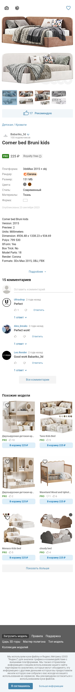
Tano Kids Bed (47, 436)
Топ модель (55, 641)
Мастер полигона (34, 641)
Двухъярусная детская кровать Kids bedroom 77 (18, 492)
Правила (37, 636)
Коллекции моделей (15, 647)
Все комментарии (37, 379)
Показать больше (37, 568)
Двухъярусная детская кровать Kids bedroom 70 (18, 436)
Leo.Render (20, 352)
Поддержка (53, 636)
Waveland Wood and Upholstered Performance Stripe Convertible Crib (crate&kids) (56, 492)
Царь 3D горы (11, 641)
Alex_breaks (20, 326)
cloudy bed (46, 548)
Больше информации (51, 686)
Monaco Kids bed (11, 548)
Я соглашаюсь (20, 686)
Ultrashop (19, 299)
